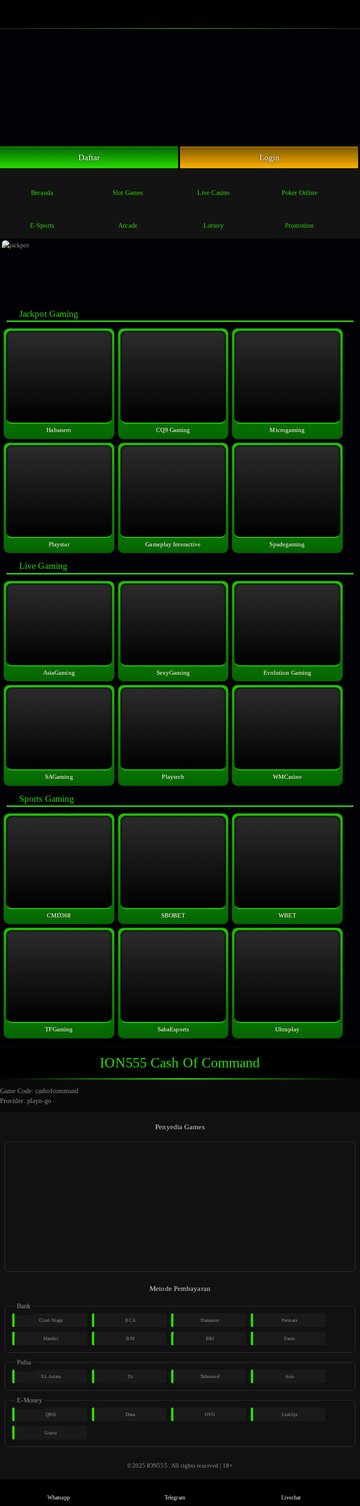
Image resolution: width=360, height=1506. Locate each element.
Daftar (89, 157)
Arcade (127, 225)
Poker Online (299, 192)
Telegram (175, 1497)
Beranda (42, 192)
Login (269, 157)
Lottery (213, 225)
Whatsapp (58, 1497)
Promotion (299, 225)
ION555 (157, 1465)
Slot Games (127, 192)
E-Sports (42, 225)
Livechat (290, 1497)
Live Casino (213, 192)
